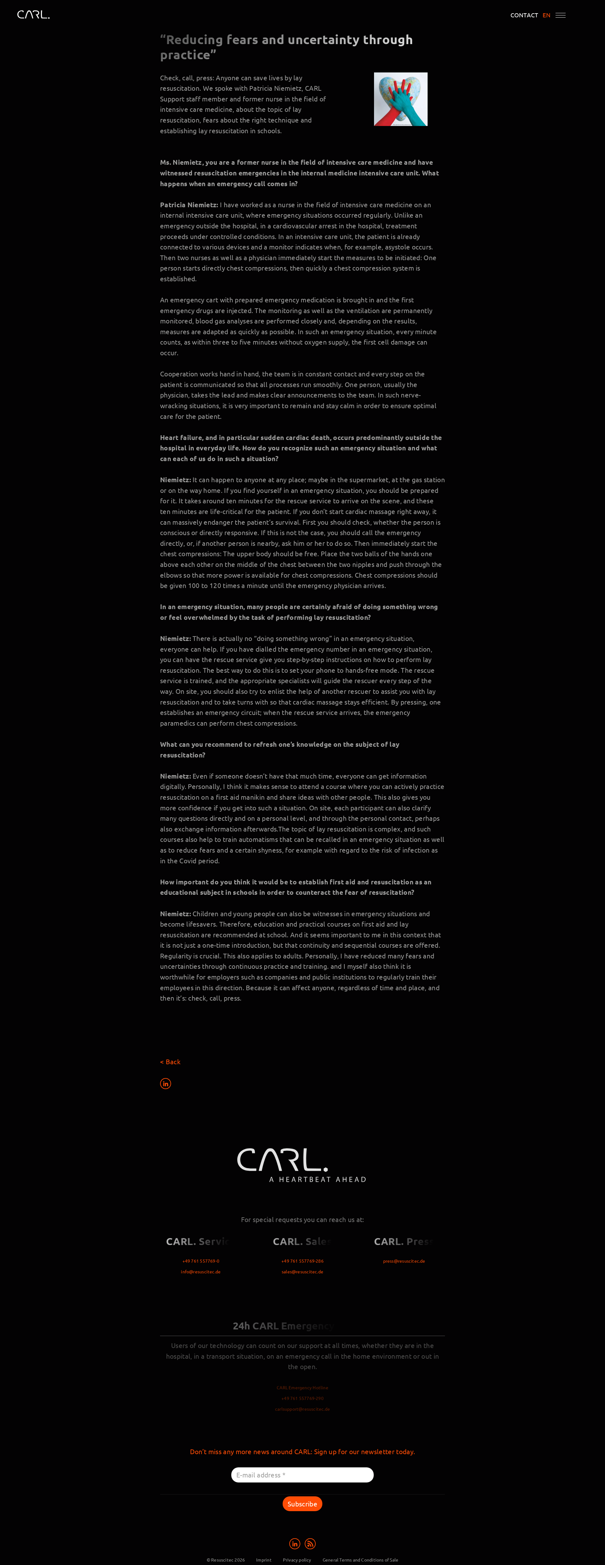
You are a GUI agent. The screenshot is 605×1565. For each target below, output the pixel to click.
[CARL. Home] (40, 16)
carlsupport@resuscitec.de (302, 1409)
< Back (170, 1061)
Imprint (263, 1559)
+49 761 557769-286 (302, 1261)
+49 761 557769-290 (302, 1398)
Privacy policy (297, 1559)
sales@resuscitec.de (302, 1271)
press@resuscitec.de (404, 1261)
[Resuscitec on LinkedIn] (295, 1543)
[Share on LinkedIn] (165, 1083)
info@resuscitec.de (201, 1271)
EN (547, 15)
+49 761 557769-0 (200, 1261)
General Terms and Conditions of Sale (361, 1559)
